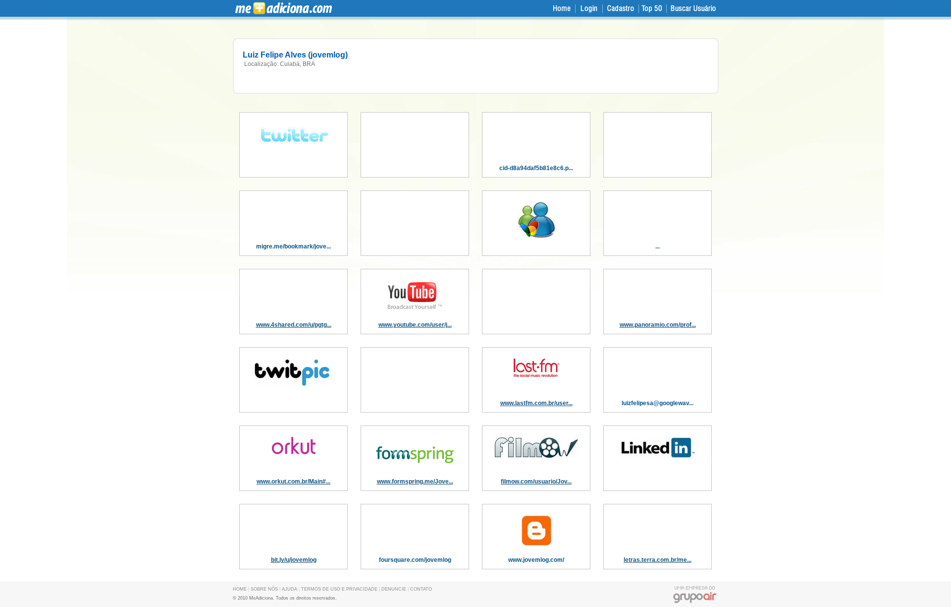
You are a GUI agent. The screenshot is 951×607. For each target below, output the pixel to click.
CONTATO (421, 589)
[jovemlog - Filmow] (536, 456)
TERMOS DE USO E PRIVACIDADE (339, 589)
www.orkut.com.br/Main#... (293, 481)
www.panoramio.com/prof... (658, 324)
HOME (240, 589)
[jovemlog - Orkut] (294, 452)
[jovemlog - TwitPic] (294, 385)
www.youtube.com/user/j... (415, 324)
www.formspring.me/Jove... (415, 481)
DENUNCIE (393, 589)
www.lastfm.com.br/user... (536, 403)
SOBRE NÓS (264, 589)
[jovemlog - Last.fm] (536, 375)
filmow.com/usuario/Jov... (536, 481)
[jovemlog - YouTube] (415, 309)
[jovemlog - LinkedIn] (658, 457)
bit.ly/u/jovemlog (294, 559)
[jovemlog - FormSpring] (415, 469)
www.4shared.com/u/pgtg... (293, 324)
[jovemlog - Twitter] (294, 146)
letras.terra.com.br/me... (657, 559)
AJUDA (289, 589)
